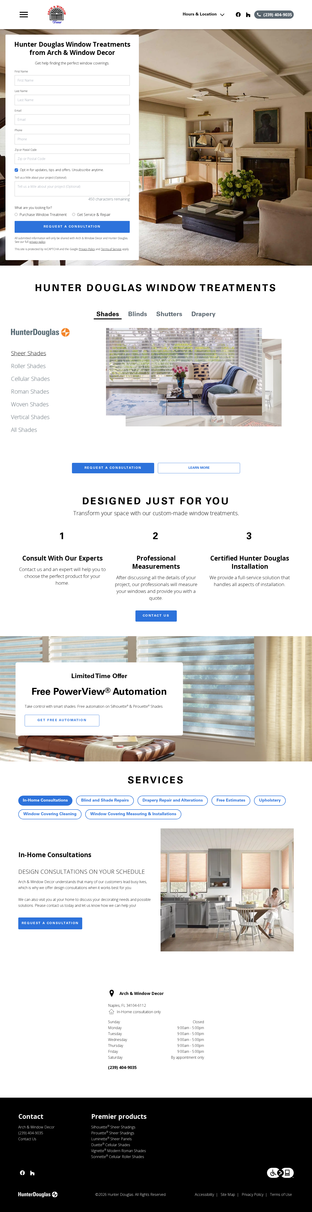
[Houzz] (248, 14)
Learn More (199, 468)
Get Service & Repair (94, 214)
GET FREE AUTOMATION (62, 720)
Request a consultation (50, 923)
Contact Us (156, 616)
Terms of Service (111, 249)
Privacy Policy (87, 249)
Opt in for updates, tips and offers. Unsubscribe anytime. (62, 170)
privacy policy (37, 242)
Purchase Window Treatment (43, 214)
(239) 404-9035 (122, 1067)
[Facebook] (238, 14)
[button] (23, 14)
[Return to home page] (102, 14)
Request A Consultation (113, 468)
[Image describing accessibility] (280, 1172)
